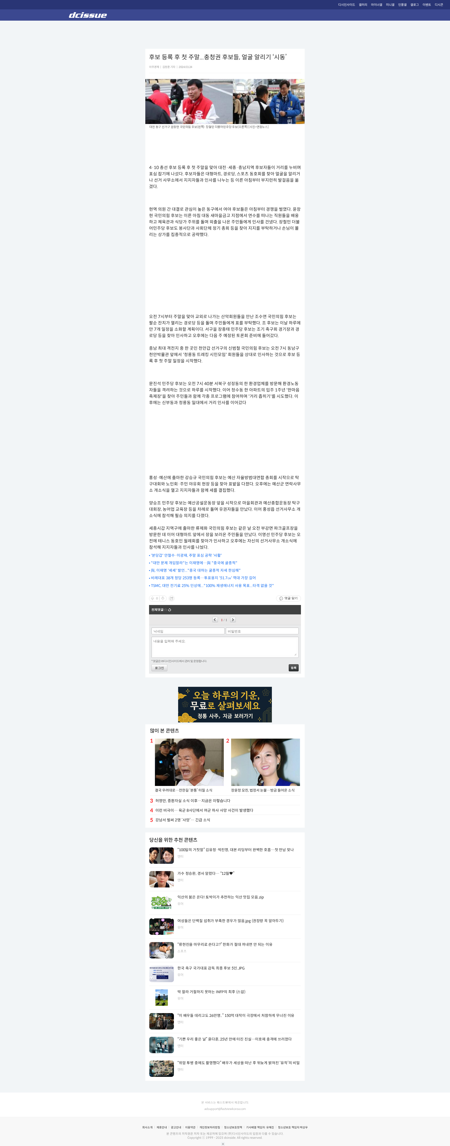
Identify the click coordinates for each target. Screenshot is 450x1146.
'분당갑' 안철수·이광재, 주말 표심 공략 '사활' (186, 555)
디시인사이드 (346, 5)
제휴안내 (162, 1127)
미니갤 (390, 5)
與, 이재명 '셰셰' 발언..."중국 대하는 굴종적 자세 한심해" (196, 570)
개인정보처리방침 (209, 1127)
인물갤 (402, 5)
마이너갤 (376, 5)
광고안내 (176, 1127)
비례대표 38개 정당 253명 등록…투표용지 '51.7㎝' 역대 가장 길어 (203, 578)
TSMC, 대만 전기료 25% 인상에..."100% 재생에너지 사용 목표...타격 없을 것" (212, 585)
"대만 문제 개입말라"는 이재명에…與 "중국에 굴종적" (194, 563)
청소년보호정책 (233, 1127)
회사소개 (147, 1127)
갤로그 (414, 5)
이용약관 (190, 1127)
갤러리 (363, 5)
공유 (172, 598)
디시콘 (439, 5)
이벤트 (427, 5)
